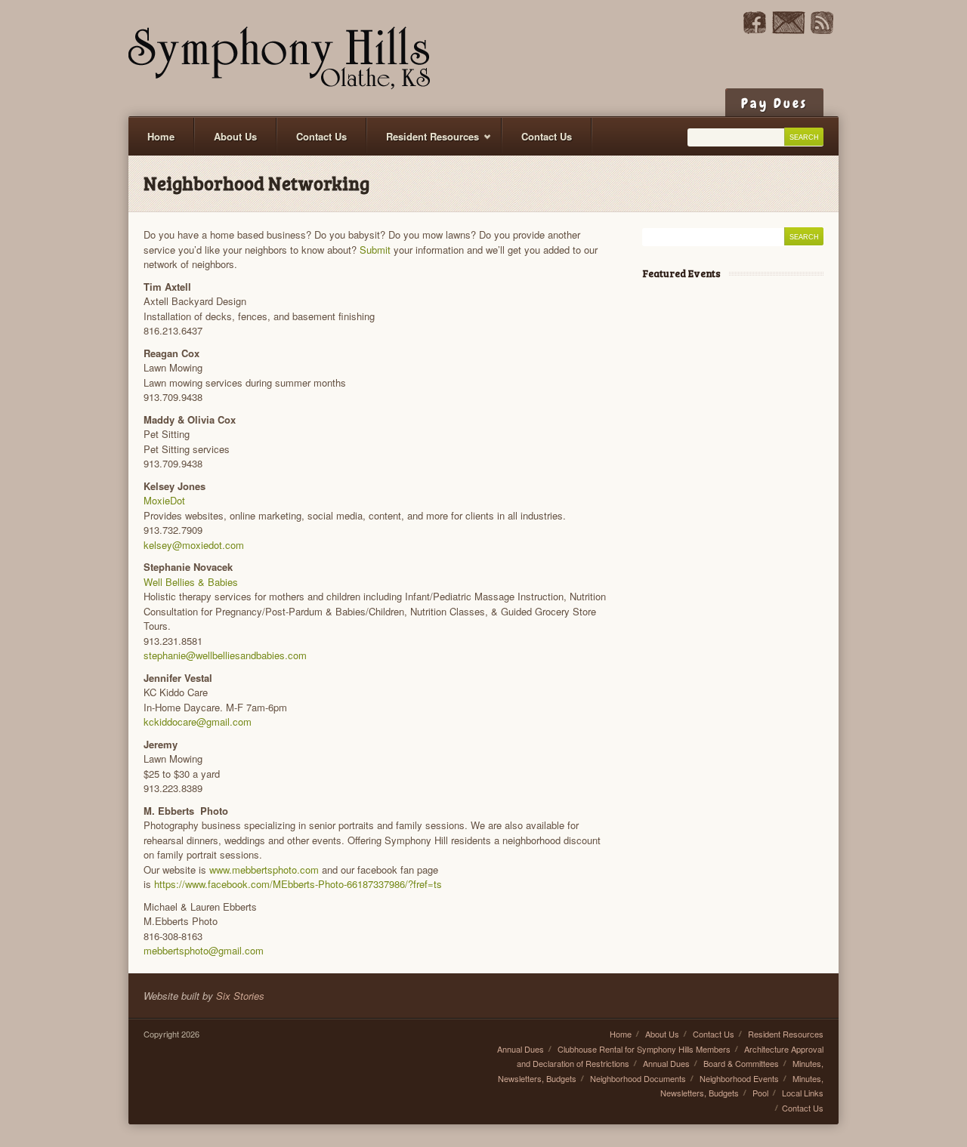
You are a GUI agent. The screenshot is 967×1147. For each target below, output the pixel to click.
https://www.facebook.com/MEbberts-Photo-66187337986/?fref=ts (298, 884)
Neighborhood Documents (638, 1078)
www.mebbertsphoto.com (264, 869)
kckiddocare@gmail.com (198, 721)
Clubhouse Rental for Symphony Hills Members (644, 1049)
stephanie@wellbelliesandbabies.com (225, 655)
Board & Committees (741, 1063)
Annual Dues (520, 1049)
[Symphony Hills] (279, 58)
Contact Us (321, 136)
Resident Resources (423, 142)
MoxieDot (164, 500)
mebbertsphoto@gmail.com (204, 950)
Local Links (802, 1093)
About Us (235, 136)
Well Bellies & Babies (191, 582)
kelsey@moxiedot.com (194, 545)
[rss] (822, 30)
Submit (377, 249)
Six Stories (240, 995)
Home (161, 136)
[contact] (788, 30)
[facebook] (754, 30)
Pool (760, 1093)
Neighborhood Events (739, 1078)
